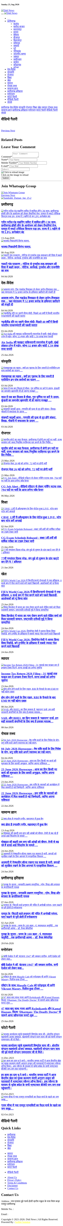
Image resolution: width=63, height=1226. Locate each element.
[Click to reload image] (12, 172)
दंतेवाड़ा (16, 43)
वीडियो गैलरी (13, 99)
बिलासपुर (17, 40)
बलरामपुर (17, 29)
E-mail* (5, 166)
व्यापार (10, 83)
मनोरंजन (11, 94)
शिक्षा (9, 77)
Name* (4, 159)
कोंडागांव (17, 64)
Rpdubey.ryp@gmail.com (21, 1214)
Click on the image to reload (14, 175)
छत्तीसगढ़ (11, 21)
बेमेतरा (16, 34)
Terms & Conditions (17, 1183)
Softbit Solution (22, 1222)
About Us (12, 1177)
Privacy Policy (14, 1180)
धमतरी (16, 45)
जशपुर (16, 56)
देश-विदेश (11, 69)
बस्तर (15, 32)
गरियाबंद (17, 51)
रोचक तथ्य (12, 85)
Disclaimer (12, 1185)
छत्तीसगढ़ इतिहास (15, 91)
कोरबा (16, 67)
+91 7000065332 (22, 1209)
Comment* (6, 156)
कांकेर (16, 62)
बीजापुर (16, 37)
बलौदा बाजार (19, 26)
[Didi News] (31, 10)
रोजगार (10, 74)
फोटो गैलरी (12, 96)
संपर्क (9, 102)
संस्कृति (10, 72)
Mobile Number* (9, 162)
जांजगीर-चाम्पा (19, 54)
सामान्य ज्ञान (12, 88)
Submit (5, 178)
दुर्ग (14, 48)
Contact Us (12, 1188)
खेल (9, 80)
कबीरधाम (17, 59)
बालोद (16, 23)
